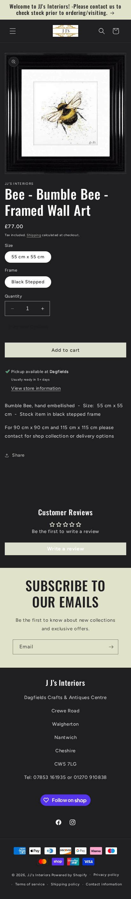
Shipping (34, 235)
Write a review (65, 549)
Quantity (13, 296)
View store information (36, 388)
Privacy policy (106, 875)
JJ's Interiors (39, 875)
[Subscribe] (111, 646)
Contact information (104, 884)
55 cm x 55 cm (28, 257)
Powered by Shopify (69, 875)
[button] (13, 31)
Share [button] (18, 455)
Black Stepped (28, 282)
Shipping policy (65, 884)
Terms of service (30, 884)
